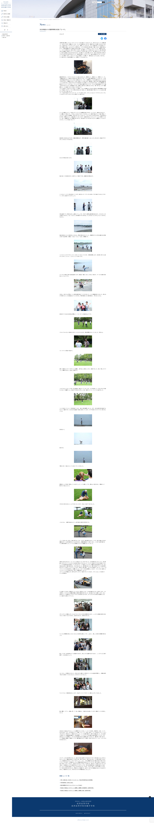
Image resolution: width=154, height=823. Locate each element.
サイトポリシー (80, 813)
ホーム (41, 19)
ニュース (45, 19)
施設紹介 (2, 28)
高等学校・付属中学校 (6, 35)
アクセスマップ (4, 31)
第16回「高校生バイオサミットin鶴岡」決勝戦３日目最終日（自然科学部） (77, 788)
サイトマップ (87, 813)
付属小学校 (4, 37)
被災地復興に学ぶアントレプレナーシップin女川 (71, 785)
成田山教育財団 (5, 34)
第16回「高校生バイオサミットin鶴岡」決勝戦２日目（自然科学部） (75, 790)
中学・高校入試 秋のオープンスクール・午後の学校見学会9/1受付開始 (76, 780)
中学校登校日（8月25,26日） (67, 782)
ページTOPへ (150, 797)
